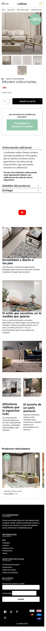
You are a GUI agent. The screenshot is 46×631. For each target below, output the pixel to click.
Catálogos (6, 543)
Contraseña (7, 593)
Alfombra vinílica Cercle (13, 491)
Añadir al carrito (27, 101)
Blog (4, 540)
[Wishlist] (36, 456)
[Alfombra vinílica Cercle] (21, 470)
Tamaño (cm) (6, 92)
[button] (40, 3)
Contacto (5, 545)
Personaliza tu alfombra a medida (22, 125)
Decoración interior (23, 10)
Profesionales (7, 551)
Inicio (3, 10)
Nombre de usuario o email (13, 584)
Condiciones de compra (10, 565)
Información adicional (17, 147)
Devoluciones (7, 567)
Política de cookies (9, 570)
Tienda (4, 553)
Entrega (7, 190)
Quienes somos (7, 548)
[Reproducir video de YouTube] (22, 212)
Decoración (11, 10)
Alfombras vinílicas (37, 10)
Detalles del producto (16, 185)
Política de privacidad (10, 572)
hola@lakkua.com (25, 528)
